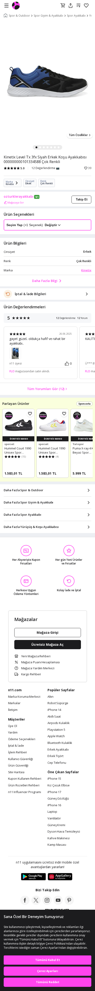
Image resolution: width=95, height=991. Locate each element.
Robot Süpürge (58, 703)
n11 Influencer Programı (24, 792)
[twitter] (36, 903)
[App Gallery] (60, 877)
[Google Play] (33, 877)
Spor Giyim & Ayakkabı (48, 16)
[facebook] (25, 903)
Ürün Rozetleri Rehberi (23, 785)
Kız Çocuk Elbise (59, 785)
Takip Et (81, 199)
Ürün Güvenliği (18, 765)
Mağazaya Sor (15, 202)
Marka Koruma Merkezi (24, 697)
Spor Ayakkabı (76, 16)
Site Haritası (16, 772)
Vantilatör (54, 818)
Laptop (52, 812)
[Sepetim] (62, 6)
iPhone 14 (54, 710)
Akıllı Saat (54, 716)
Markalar (14, 703)
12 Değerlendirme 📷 (45, 168)
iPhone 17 (54, 792)
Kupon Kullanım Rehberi (24, 779)
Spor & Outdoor (19, 16)
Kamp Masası (57, 845)
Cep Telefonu (57, 763)
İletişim (13, 710)
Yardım (13, 732)
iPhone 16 (54, 805)
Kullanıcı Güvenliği (20, 759)
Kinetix (86, 270)
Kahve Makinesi (59, 838)
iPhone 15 (54, 779)
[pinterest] (69, 903)
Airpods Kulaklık (59, 723)
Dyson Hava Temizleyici (64, 831)
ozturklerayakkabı (18, 196)
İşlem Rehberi (17, 752)
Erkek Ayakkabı (58, 750)
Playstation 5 (56, 730)
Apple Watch (56, 736)
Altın (50, 697)
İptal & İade (16, 746)
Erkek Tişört (55, 756)
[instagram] (47, 903)
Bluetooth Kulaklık (60, 743)
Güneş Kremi (56, 825)
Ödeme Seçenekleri (21, 739)
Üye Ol (12, 726)
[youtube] (58, 903)
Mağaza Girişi (47, 632)
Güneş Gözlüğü (58, 798)
